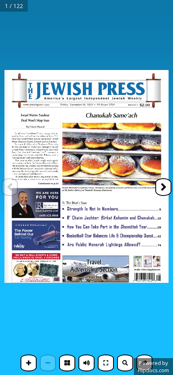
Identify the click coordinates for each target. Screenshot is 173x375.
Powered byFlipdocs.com (153, 366)
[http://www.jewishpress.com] (37, 104)
